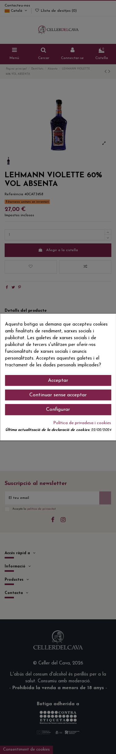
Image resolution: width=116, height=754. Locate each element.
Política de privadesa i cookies (82, 423)
